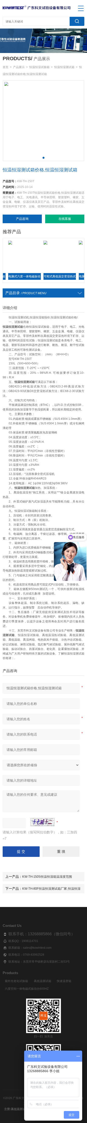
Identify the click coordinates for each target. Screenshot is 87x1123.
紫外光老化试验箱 (16, 981)
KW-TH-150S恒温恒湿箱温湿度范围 (47, 876)
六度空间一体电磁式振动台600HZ (27, 988)
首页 (5, 67)
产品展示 (19, 67)
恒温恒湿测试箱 (64, 67)
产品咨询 (22, 219)
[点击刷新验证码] (42, 822)
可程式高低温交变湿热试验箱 (51, 277)
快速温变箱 (64, 981)
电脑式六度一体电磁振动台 (16, 277)
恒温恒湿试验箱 (39, 67)
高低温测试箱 (42, 981)
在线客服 (64, 219)
